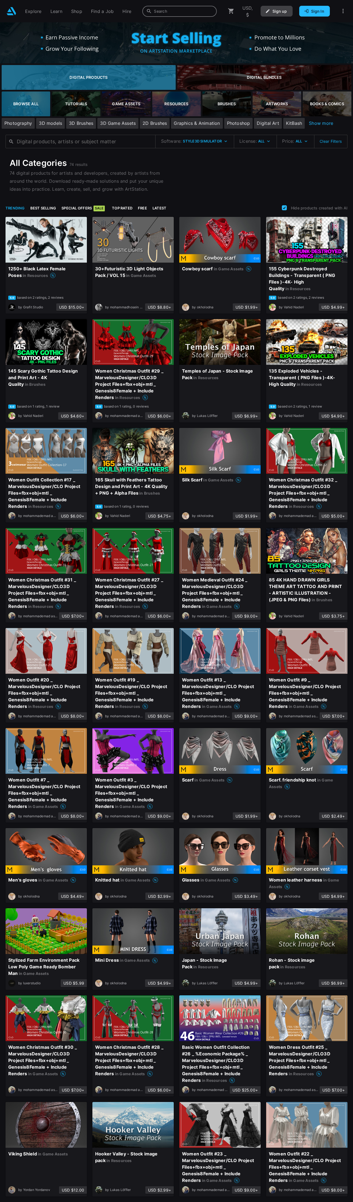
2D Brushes (155, 123)
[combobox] (179, 11)
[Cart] (231, 11)
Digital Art (268, 123)
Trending (15, 208)
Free (142, 208)
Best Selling (43, 208)
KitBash (294, 123)
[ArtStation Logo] (11, 11)
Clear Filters (331, 141)
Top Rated (122, 208)
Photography (18, 123)
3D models (50, 123)
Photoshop (238, 123)
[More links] (343, 11)
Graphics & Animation (197, 123)
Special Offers (82, 208)
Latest (159, 208)
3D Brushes (81, 123)
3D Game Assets (118, 123)
